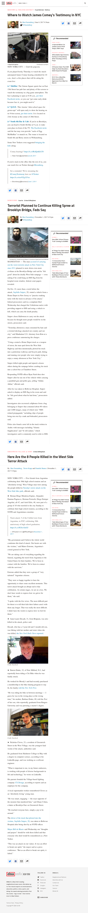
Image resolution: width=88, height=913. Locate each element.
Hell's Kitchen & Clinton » (60, 247)
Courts (20, 200)
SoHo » (54, 64)
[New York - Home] (11, 3)
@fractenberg (27, 25)
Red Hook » (55, 258)
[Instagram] (38, 888)
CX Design (19, 782)
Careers (55, 888)
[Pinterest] (38, 883)
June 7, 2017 (32, 181)
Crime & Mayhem (30, 200)
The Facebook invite (39, 128)
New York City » (57, 271)
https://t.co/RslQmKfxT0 (34, 151)
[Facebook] (38, 880)
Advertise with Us (58, 880)
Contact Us (56, 883)
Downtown (12, 200)
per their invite (26, 113)
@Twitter (35, 174)
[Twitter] (38, 877)
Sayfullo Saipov (19, 292)
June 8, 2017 (32, 156)
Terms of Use (10, 903)
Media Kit (55, 891)
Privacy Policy (19, 903)
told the (27, 687)
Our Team (55, 885)
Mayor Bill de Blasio (16, 829)
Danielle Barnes (40, 468)
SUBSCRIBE (44, 897)
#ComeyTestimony (17, 174)
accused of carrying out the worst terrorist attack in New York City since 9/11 (27, 264)
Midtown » (55, 75)
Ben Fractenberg (28, 22)
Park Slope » (56, 42)
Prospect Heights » (58, 52)
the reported (30, 633)
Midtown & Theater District (21, 10)
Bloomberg (38, 165)
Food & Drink (39, 10)
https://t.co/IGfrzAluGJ (19, 527)
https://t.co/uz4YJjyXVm (20, 177)
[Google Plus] (38, 885)
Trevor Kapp (27, 468)
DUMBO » (55, 237)
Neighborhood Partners (59, 877)
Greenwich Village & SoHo (20, 452)
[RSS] (38, 891)
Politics (47, 10)
